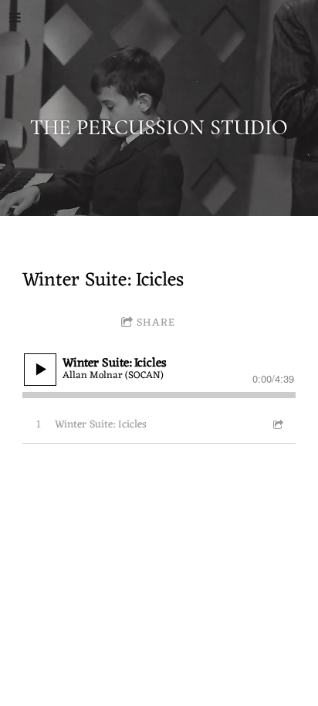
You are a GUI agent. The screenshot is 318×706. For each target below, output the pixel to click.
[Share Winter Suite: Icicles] (277, 424)
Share (156, 323)
